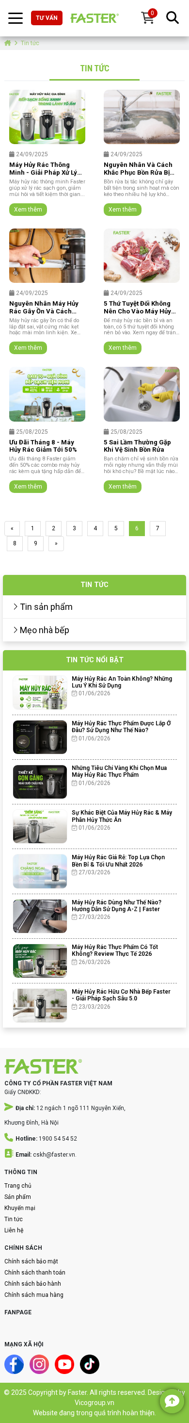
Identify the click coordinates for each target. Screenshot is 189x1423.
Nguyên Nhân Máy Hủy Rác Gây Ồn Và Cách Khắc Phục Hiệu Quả (44, 307)
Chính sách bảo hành (32, 1283)
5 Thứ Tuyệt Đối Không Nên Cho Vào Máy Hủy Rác (137, 307)
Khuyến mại (19, 1208)
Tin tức (13, 1219)
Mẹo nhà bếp (43, 630)
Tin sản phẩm (45, 607)
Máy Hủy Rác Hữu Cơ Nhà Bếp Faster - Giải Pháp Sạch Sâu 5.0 (121, 995)
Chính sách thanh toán (34, 1272)
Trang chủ (18, 1185)
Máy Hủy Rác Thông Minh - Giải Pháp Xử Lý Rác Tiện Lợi (43, 169)
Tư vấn (47, 18)
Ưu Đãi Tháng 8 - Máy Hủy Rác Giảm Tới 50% (43, 446)
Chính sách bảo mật (31, 1261)
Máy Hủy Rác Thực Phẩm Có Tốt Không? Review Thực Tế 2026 (115, 950)
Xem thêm (28, 209)
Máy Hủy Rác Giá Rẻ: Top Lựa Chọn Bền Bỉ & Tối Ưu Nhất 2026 (118, 860)
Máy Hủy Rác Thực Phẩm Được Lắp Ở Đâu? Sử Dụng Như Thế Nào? (121, 727)
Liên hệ (13, 1230)
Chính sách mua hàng (33, 1295)
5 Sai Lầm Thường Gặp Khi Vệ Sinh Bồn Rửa (137, 446)
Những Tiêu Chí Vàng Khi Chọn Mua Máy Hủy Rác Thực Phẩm (119, 771)
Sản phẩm (17, 1197)
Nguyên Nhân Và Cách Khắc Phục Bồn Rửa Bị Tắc (138, 169)
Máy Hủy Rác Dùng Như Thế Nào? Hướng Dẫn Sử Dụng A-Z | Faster (116, 906)
